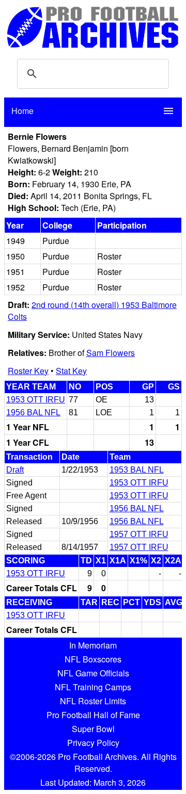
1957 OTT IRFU (139, 534)
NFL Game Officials (93, 673)
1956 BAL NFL (33, 412)
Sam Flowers (110, 353)
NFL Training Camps (93, 687)
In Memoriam (93, 645)
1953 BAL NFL (137, 469)
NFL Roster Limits (93, 701)
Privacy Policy (93, 743)
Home (22, 111)
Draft (15, 469)
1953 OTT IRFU (35, 399)
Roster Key (28, 371)
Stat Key (71, 371)
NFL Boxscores (93, 659)
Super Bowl (93, 729)
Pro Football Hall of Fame (93, 715)
